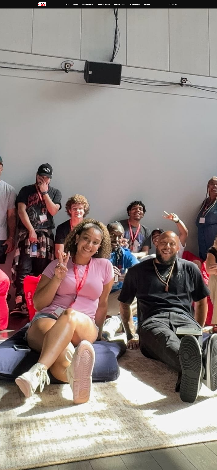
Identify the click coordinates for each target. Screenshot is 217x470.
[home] (41, 4)
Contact (147, 4)
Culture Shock (120, 4)
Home (67, 4)
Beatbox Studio (104, 4)
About (75, 4)
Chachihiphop (87, 4)
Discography (135, 4)
